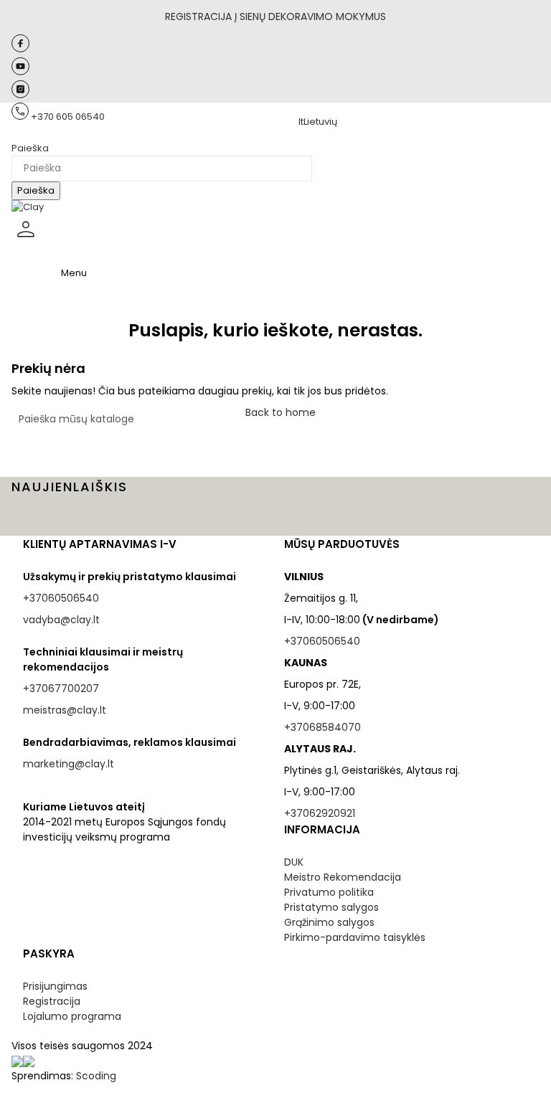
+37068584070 (322, 727)
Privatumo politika (329, 892)
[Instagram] (20, 95)
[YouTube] (20, 72)
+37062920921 (319, 813)
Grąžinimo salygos (329, 922)
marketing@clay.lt (68, 764)
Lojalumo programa (72, 1016)
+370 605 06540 (68, 116)
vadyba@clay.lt (61, 619)
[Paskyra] (25, 240)
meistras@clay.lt (64, 710)
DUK (293, 862)
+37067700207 (61, 688)
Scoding (96, 1076)
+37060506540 (61, 598)
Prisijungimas (55, 986)
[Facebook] (20, 49)
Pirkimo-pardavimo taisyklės (354, 937)
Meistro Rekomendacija (342, 877)
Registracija (51, 1001)
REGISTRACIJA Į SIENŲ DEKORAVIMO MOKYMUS (275, 16)
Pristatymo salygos (331, 907)
